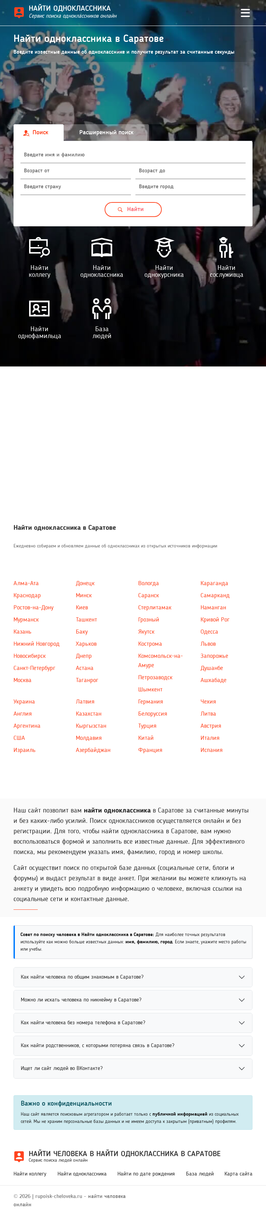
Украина (24, 702)
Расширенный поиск (106, 132)
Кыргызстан (91, 726)
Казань (23, 632)
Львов (208, 644)
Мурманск (26, 620)
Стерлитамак (154, 608)
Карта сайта (238, 1174)
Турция (147, 726)
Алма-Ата (26, 583)
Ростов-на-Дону (33, 608)
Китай (146, 738)
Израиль (25, 750)
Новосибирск (30, 656)
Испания (212, 750)
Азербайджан (93, 750)
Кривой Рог (215, 620)
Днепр (84, 656)
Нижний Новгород (37, 644)
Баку (82, 632)
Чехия (208, 702)
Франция (150, 750)
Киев (82, 608)
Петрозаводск (155, 677)
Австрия (211, 726)
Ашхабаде (214, 680)
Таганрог (87, 680)
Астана (85, 668)
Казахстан (88, 714)
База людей (200, 1174)
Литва (208, 714)
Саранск (148, 595)
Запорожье (214, 656)
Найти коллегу (30, 1174)
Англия (23, 714)
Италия (210, 738)
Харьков (86, 644)
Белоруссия (152, 714)
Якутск (146, 632)
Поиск (40, 132)
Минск (84, 595)
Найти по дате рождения (146, 1174)
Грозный (148, 620)
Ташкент (86, 620)
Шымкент (150, 690)
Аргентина (27, 726)
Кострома (150, 644)
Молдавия (89, 738)
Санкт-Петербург (34, 668)
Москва (23, 680)
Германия (150, 702)
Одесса (209, 632)
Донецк (85, 583)
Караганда (214, 583)
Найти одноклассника (82, 1174)
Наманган (213, 608)
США (19, 738)
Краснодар (27, 595)
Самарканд (215, 595)
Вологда (148, 583)
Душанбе (212, 668)
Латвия (85, 702)
